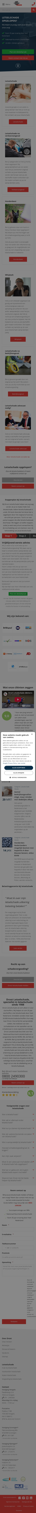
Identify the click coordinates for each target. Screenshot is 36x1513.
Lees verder (21, 763)
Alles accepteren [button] (18, 768)
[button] (18, 777)
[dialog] (18, 756)
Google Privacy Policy (10, 763)
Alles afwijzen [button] (18, 773)
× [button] (32, 734)
